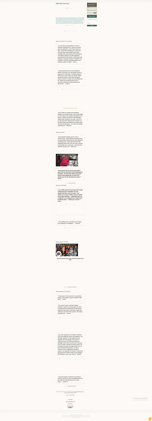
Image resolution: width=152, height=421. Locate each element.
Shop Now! (92, 16)
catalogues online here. (72, 386)
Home (82, 411)
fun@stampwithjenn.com (79, 391)
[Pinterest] (70, 407)
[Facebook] (68, 407)
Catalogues (70, 411)
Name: (88, 7)
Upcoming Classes (77, 411)
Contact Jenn (58, 411)
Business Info (64, 411)
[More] (72, 407)
